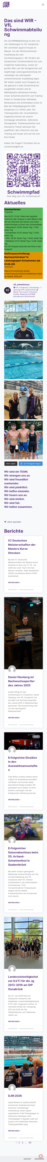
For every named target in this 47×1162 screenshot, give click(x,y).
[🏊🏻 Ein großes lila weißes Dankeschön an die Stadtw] (23, 320)
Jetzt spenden (14, 522)
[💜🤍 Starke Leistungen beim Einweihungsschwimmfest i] (23, 440)
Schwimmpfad (23, 192)
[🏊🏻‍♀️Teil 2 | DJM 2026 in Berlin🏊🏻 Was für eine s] (23, 400)
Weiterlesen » (14, 582)
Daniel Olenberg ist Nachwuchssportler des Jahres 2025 (21, 681)
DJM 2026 (15, 1095)
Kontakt (27, 1159)
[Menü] (43, 4)
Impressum (39, 1159)
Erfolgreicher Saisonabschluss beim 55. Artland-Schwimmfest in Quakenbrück (23, 856)
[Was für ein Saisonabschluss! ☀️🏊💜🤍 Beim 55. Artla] (23, 360)
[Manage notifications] (41, 1156)
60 (30, 1142)
